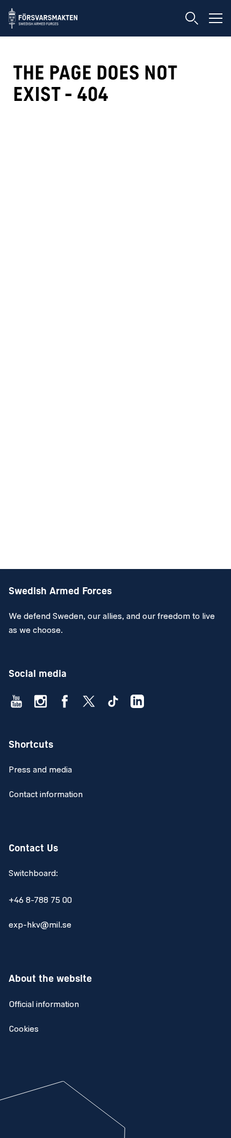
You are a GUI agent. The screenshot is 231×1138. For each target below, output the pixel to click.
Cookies (24, 1029)
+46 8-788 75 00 (40, 900)
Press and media (40, 770)
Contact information (46, 795)
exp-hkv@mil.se (40, 925)
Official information (44, 1005)
